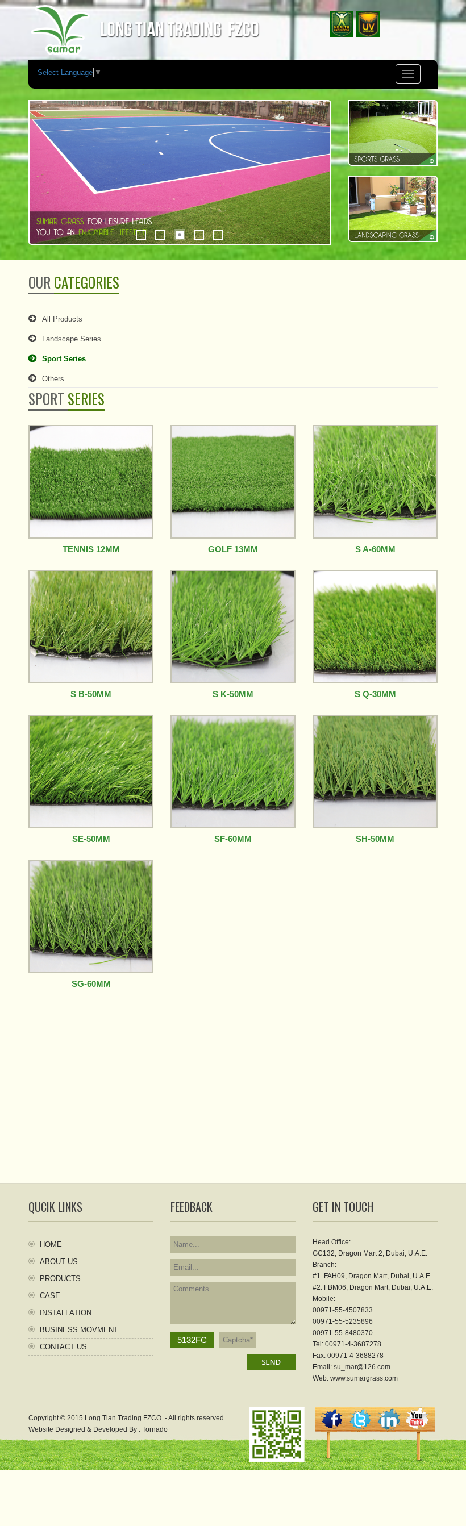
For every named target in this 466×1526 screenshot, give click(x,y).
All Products (62, 319)
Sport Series (64, 359)
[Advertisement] (233, 1103)
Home (51, 1244)
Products (60, 1278)
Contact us (63, 1346)
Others (53, 378)
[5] (218, 235)
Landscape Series (71, 339)
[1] (141, 235)
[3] (180, 235)
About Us (59, 1261)
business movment (79, 1329)
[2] (160, 235)
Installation (65, 1312)
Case (50, 1295)
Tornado (155, 1429)
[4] (199, 235)
